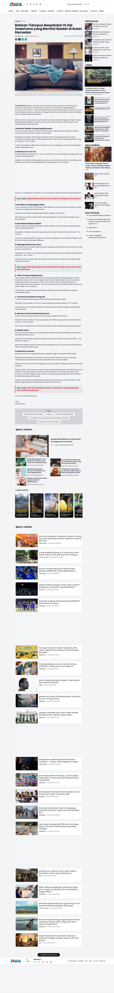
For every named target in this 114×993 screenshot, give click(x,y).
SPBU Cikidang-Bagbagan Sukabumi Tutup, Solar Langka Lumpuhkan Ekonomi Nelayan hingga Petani (58, 889)
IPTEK (17, 11)
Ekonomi (51, 11)
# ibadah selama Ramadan (33, 414)
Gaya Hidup (24, 11)
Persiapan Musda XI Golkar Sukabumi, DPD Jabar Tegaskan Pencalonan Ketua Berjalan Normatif (59, 650)
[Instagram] (33, 4)
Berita (11, 11)
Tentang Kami (72, 961)
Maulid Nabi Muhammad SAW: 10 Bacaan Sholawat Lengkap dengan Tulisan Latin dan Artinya (59, 938)
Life (52, 445)
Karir (90, 961)
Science (41, 590)
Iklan (86, 961)
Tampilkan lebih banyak (48, 955)
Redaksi (81, 961)
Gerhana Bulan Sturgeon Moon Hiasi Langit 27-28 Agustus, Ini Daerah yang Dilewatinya (60, 586)
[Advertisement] (7, 49)
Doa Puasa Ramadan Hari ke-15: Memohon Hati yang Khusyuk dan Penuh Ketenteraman (71, 462)
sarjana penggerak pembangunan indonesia (97, 236)
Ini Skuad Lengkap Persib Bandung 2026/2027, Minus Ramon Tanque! (59, 602)
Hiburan (34, 11)
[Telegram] (26, 39)
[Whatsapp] (22, 39)
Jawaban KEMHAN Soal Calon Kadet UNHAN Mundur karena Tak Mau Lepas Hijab (58, 713)
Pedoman (102, 961)
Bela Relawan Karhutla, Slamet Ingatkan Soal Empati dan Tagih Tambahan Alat (59, 793)
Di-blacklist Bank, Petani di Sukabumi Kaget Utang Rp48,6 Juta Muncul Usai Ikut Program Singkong (102, 43)
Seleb (41, 685)
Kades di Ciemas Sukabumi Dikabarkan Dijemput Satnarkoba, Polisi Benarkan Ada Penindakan (102, 58)
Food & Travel (44, 557)
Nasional (42, 717)
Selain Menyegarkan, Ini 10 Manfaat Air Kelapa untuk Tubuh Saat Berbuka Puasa (37, 461)
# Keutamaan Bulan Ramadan (48, 422)
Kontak (95, 961)
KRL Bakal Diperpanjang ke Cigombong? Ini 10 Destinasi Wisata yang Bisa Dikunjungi (59, 904)
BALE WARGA (84, 11)
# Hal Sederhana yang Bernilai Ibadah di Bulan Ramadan (48, 418)
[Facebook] (27, 4)
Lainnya (101, 11)
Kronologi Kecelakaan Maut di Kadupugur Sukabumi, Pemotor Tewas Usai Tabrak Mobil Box (59, 810)
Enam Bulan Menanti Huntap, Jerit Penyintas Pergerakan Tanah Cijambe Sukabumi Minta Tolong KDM (59, 777)
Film (40, 876)
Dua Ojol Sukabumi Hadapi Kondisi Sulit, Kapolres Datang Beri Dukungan (102, 26)
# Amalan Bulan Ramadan (64, 414)
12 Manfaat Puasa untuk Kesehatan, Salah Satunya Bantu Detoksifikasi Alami (71, 471)
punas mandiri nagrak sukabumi (100, 215)
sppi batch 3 (93, 228)
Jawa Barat (43, 543)
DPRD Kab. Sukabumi (71, 11)
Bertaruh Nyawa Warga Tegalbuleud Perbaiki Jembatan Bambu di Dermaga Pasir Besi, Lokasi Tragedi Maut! (59, 921)
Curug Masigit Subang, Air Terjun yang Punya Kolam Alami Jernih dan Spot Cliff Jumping (59, 553)
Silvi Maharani (19, 36)
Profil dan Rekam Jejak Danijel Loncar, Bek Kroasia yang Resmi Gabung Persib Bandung (102, 51)
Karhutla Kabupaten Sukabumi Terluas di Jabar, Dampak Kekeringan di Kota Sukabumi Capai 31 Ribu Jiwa (60, 538)
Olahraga (42, 11)
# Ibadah (49, 414)
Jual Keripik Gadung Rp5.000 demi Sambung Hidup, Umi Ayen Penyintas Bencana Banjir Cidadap (59, 826)
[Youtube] (37, 4)
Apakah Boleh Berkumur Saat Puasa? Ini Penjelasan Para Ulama (53, 198)
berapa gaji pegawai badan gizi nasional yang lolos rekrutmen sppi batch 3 (99, 221)
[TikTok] (40, 4)
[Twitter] (30, 4)
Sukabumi (42, 655)
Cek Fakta (93, 11)
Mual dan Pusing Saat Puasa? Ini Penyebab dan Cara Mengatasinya (36, 471)
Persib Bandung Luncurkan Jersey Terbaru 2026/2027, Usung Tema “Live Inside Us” (58, 665)
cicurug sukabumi (95, 231)
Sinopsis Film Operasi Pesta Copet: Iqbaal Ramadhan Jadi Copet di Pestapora (57, 872)
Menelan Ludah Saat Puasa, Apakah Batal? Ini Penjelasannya (37, 480)
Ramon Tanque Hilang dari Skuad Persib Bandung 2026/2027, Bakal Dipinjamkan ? (57, 569)
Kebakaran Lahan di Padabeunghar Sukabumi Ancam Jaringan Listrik (60, 697)
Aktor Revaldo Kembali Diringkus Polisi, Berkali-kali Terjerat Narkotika (59, 681)
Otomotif (60, 11)
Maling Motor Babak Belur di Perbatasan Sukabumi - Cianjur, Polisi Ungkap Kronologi (58, 760)
